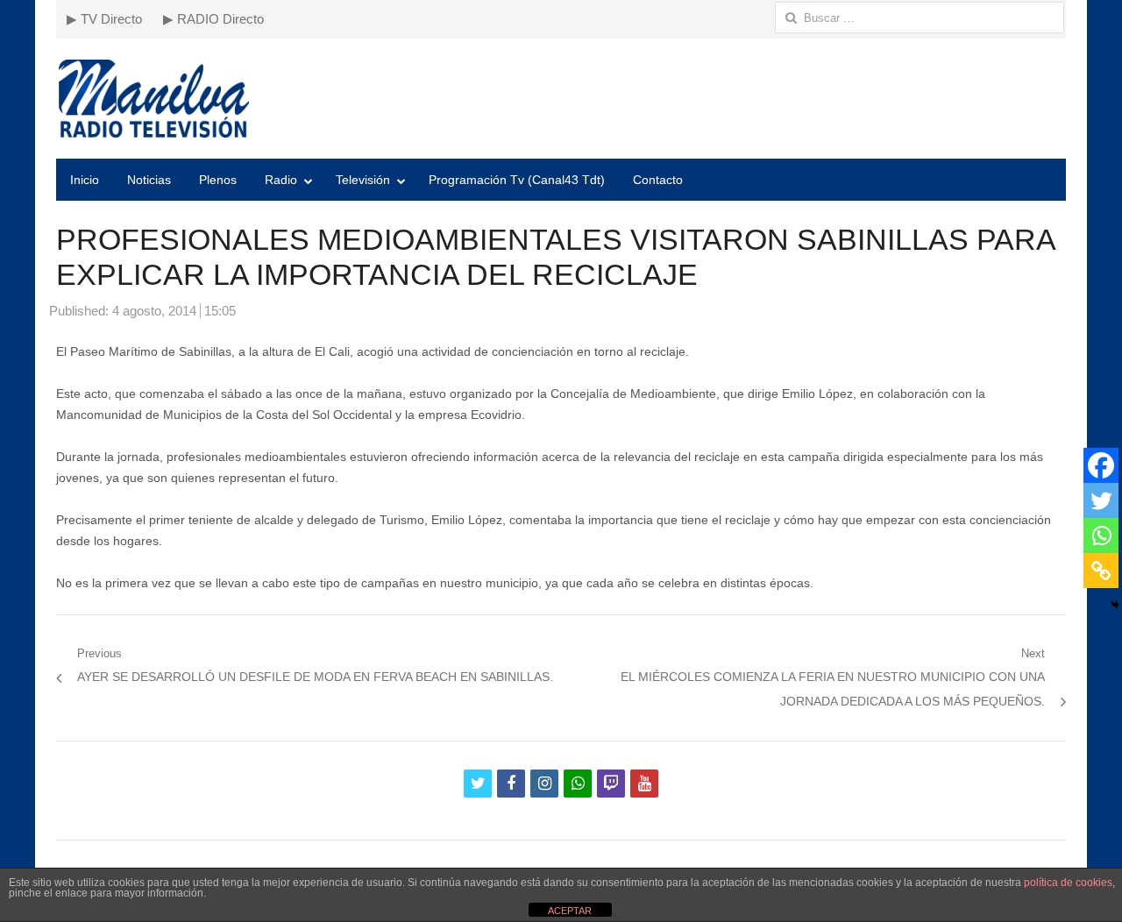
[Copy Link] (1100, 570)
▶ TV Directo (104, 18)
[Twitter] (1100, 500)
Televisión (363, 180)
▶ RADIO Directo (213, 18)
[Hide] (1115, 605)
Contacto (658, 180)
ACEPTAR (570, 910)
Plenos (218, 180)
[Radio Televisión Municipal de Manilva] (561, 99)
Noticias (149, 180)
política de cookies (1068, 882)
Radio (281, 180)
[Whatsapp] (1100, 535)
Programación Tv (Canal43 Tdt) (517, 180)
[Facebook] (1100, 465)
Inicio (84, 180)
